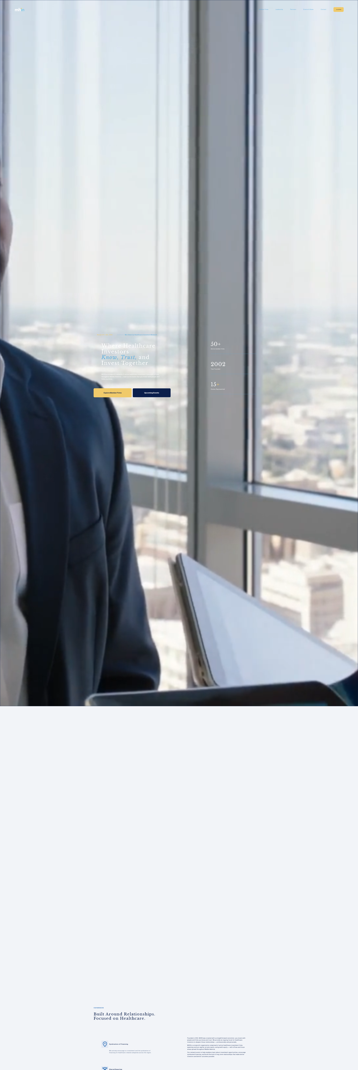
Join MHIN (338, 9)
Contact (323, 9)
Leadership (279, 9)
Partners (293, 9)
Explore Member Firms (113, 393)
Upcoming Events (151, 393)
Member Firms (263, 9)
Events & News (308, 9)
